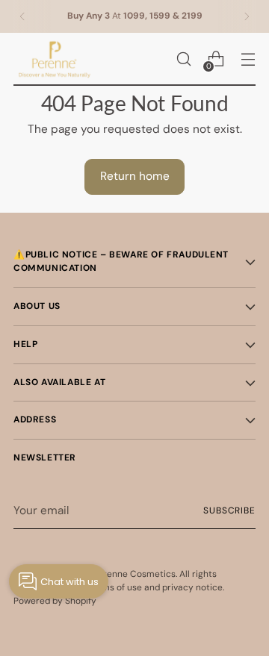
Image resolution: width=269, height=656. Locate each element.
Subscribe (229, 510)
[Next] (246, 16)
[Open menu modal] (247, 59)
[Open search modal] (183, 59)
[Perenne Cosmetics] (54, 59)
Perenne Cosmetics (134, 574)
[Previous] (22, 16)
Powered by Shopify (54, 601)
